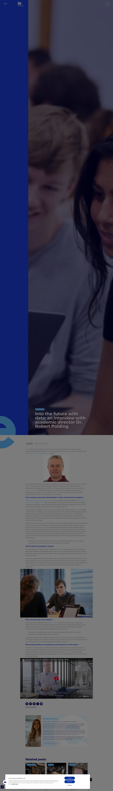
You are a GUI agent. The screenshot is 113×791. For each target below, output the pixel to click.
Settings (69, 785)
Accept (69, 778)
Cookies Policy (14, 784)
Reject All (69, 781)
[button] (5, 782)
